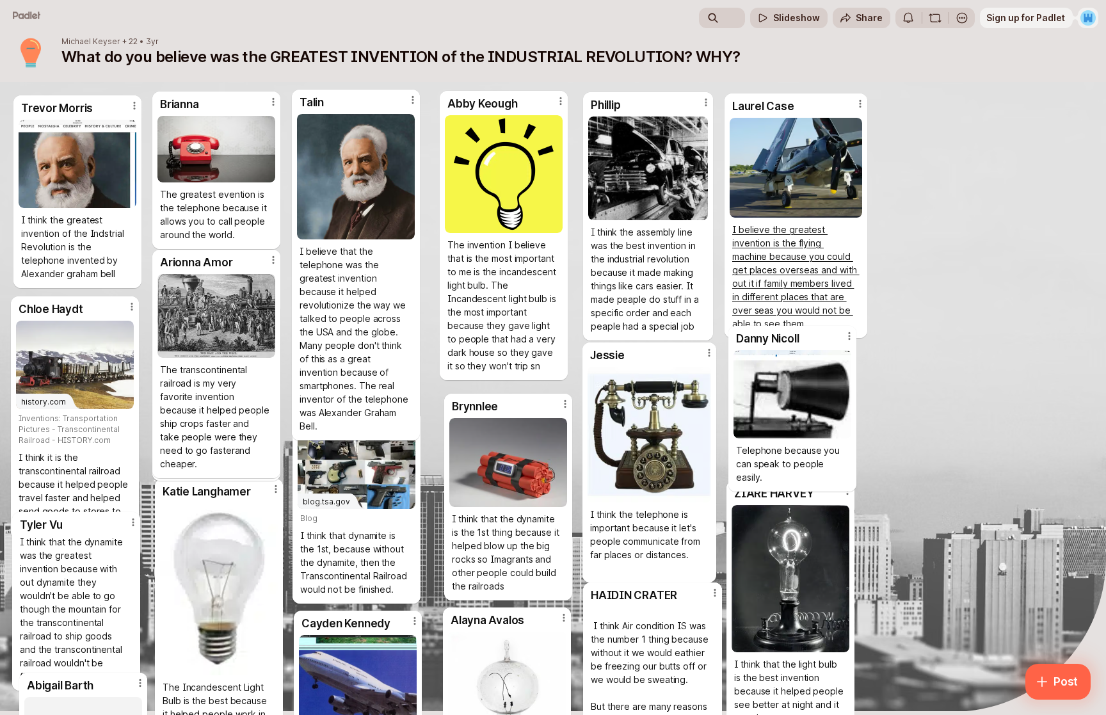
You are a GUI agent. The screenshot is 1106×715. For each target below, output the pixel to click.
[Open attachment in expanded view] (792, 394)
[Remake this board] (935, 18)
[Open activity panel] (908, 18)
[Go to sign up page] (1088, 18)
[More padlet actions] (962, 18)
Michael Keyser (90, 41)
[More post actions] (849, 336)
